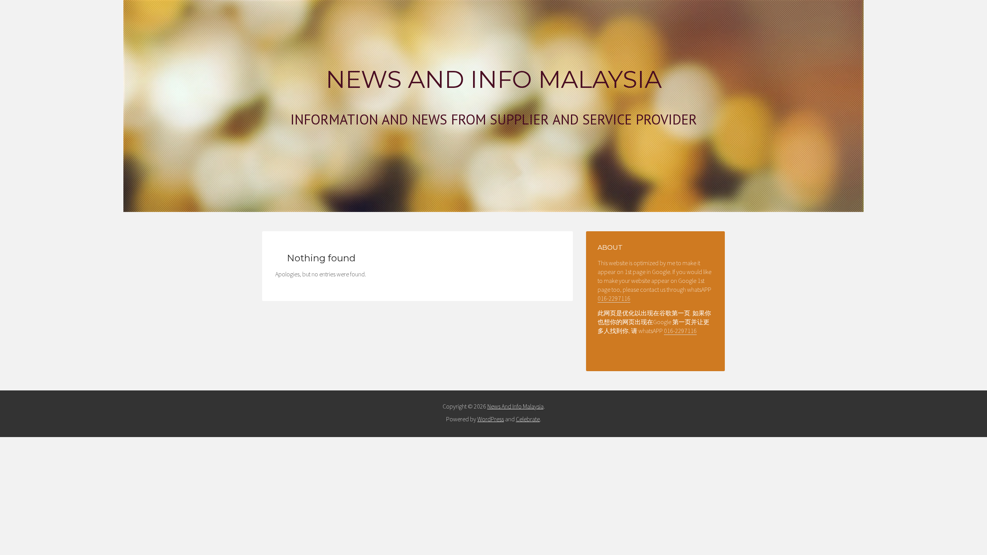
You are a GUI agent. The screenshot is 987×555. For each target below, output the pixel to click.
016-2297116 (614, 298)
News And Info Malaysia (494, 79)
